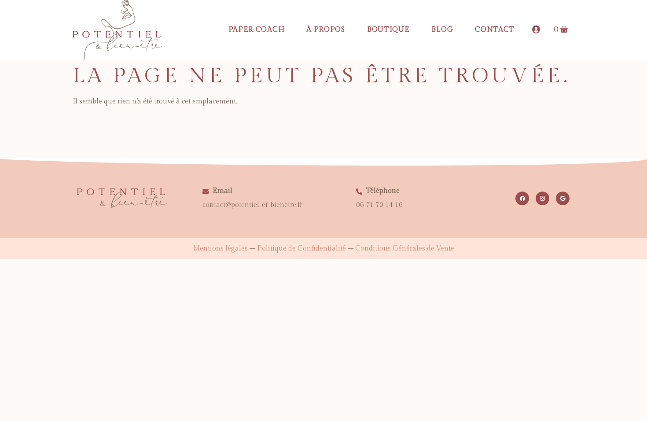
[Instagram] (542, 198)
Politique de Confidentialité (301, 248)
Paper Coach (256, 30)
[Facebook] (522, 198)
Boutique (388, 30)
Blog (442, 30)
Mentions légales (220, 248)
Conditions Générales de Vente (404, 248)
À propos (325, 30)
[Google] (563, 198)
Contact (495, 30)
